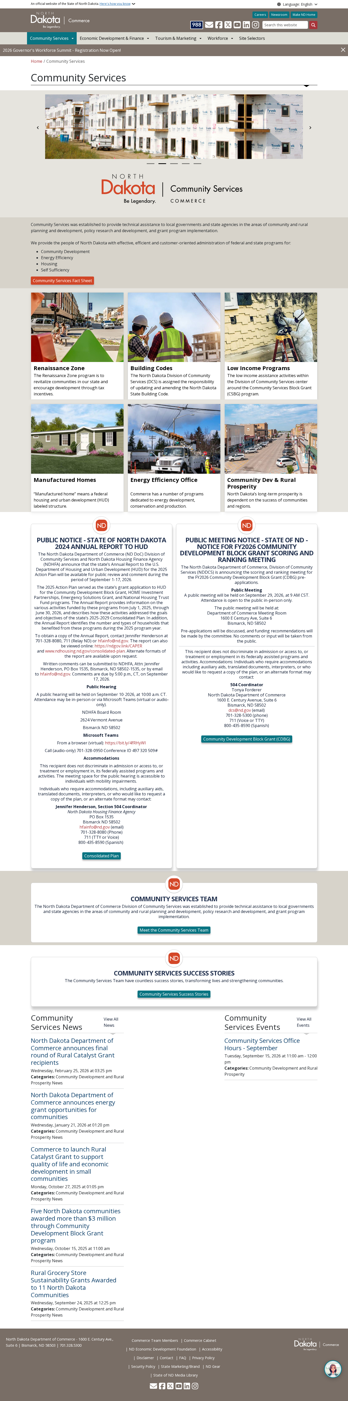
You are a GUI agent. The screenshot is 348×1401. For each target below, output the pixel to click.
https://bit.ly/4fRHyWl (125, 743)
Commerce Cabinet (200, 1340)
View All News (111, 1022)
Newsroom (279, 14)
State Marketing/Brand (180, 1366)
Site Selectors (252, 38)
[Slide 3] (174, 164)
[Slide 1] (150, 164)
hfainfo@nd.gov (113, 641)
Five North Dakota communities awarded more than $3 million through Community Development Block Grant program (76, 1225)
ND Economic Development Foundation (162, 1349)
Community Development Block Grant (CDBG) (246, 739)
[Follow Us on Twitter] (228, 25)
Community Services (49, 38)
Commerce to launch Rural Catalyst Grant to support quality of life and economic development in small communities (70, 1164)
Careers (260, 14)
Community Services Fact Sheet (62, 280)
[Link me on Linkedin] (246, 25)
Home (36, 61)
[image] (101, 525)
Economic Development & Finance (112, 38)
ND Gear (213, 1366)
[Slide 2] (162, 164)
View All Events (304, 1022)
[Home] (60, 20)
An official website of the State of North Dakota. (80, 4)
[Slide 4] (186, 164)
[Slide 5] (197, 164)
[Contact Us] (209, 25)
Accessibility (212, 1349)
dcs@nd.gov (240, 710)
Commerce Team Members (155, 1340)
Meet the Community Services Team (174, 930)
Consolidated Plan (101, 856)
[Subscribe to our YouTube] (237, 25)
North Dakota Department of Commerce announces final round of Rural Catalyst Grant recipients (73, 1051)
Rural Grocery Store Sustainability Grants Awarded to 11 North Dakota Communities (73, 1283)
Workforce (218, 38)
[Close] (343, 50)
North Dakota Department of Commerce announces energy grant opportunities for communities (73, 1106)
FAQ (182, 1357)
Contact (166, 1357)
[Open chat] (333, 1369)
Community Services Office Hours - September (262, 1044)
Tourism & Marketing (175, 38)
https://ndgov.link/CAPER (118, 646)
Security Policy (143, 1366)
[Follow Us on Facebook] (218, 25)
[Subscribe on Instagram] (255, 25)
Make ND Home (304, 14)
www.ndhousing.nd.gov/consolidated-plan (85, 651)
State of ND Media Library (175, 1375)
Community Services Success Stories (174, 994)
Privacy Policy (203, 1357)
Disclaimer (145, 1357)
